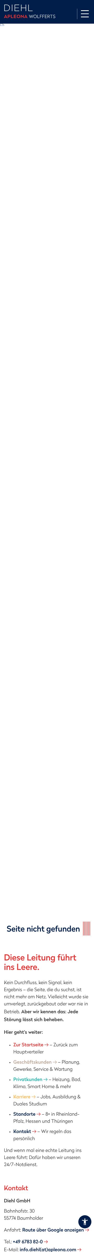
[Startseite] (29, 11)
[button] (84, 1221)
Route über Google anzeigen (53, 1229)
